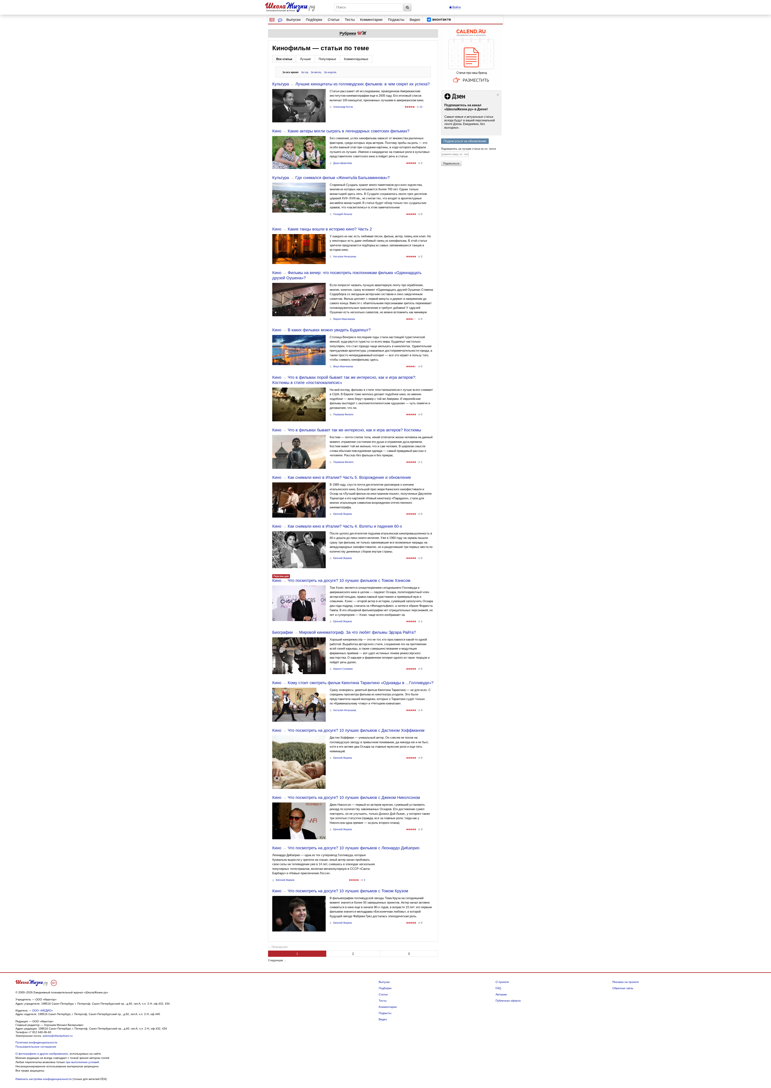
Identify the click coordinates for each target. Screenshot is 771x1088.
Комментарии (371, 20)
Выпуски (293, 20)
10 (421, 106)
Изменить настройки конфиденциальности (43, 1079)
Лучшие (305, 59)
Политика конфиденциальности (36, 1042)
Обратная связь (622, 988)
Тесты (350, 20)
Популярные (327, 59)
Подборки (314, 20)
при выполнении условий (82, 1062)
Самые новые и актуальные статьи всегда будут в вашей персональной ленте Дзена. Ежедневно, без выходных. (469, 122)
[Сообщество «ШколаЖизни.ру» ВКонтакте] (439, 20)
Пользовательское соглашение (35, 1046)
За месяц (316, 72)
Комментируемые (356, 59)
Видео (415, 20)
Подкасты (396, 20)
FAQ (498, 988)
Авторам (501, 994)
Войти (456, 7)
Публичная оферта (508, 1000)
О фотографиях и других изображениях (41, 1053)
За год (304, 72)
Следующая (275, 960)
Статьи (333, 20)
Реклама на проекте (625, 982)
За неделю (330, 72)
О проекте (502, 982)
